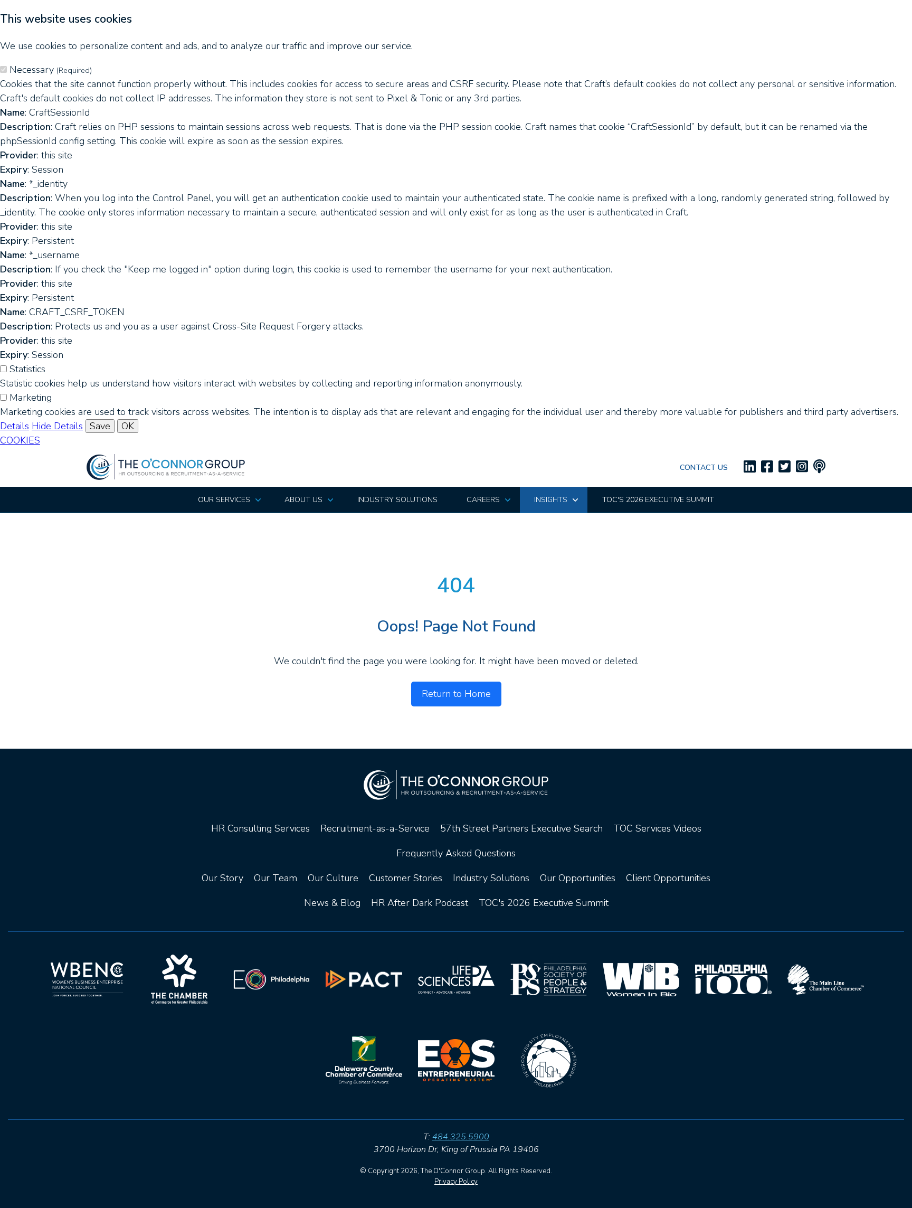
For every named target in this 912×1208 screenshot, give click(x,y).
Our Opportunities (577, 878)
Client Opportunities (668, 878)
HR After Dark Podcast (419, 902)
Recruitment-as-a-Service (375, 828)
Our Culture (333, 878)
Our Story (222, 878)
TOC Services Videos (657, 828)
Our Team (275, 878)
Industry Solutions (491, 878)
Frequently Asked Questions (456, 853)
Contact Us (704, 468)
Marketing (31, 397)
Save (100, 426)
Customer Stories (405, 878)
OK (127, 426)
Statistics (27, 369)
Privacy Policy (456, 1181)
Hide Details (57, 426)
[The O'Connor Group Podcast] (819, 467)
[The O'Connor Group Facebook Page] (767, 467)
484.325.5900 (460, 1137)
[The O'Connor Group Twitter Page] (784, 467)
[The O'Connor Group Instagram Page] (802, 467)
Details (14, 426)
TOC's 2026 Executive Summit (544, 902)
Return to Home (456, 693)
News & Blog (332, 902)
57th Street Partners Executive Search (521, 828)
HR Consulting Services (260, 828)
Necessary (51, 69)
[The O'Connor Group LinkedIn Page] (750, 467)
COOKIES (20, 440)
